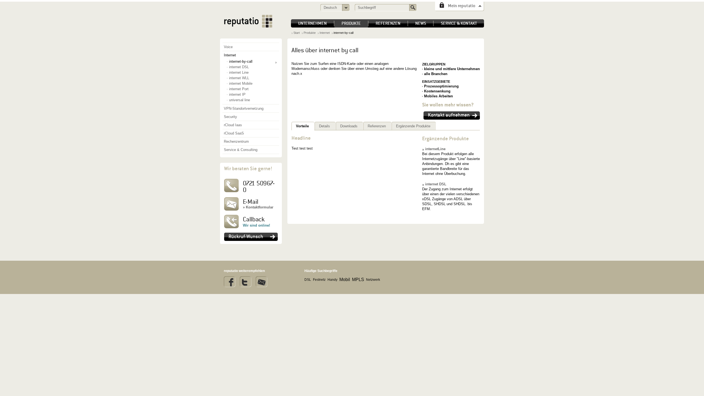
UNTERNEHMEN (312, 23)
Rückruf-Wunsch (246, 236)
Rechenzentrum (236, 141)
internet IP (237, 94)
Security (230, 117)
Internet (230, 55)
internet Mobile (240, 83)
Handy (332, 280)
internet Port (239, 89)
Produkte (310, 32)
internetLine (435, 149)
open (346, 7)
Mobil (344, 279)
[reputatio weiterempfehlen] (261, 281)
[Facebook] (229, 281)
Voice (228, 47)
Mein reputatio (461, 6)
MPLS (358, 279)
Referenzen (377, 126)
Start (296, 32)
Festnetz (319, 280)
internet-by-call (240, 61)
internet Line (239, 72)
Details (324, 126)
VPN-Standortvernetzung (243, 108)
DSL (307, 280)
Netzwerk (373, 280)
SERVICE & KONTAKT (459, 23)
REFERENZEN (388, 23)
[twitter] (245, 281)
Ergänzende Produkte (413, 126)
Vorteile (302, 126)
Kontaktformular (259, 207)
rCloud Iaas (233, 125)
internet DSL (435, 184)
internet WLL (239, 78)
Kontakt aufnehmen (449, 115)
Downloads (349, 126)
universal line (239, 100)
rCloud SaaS (234, 133)
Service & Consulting (240, 150)
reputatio (248, 21)
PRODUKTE (351, 23)
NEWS (420, 23)
